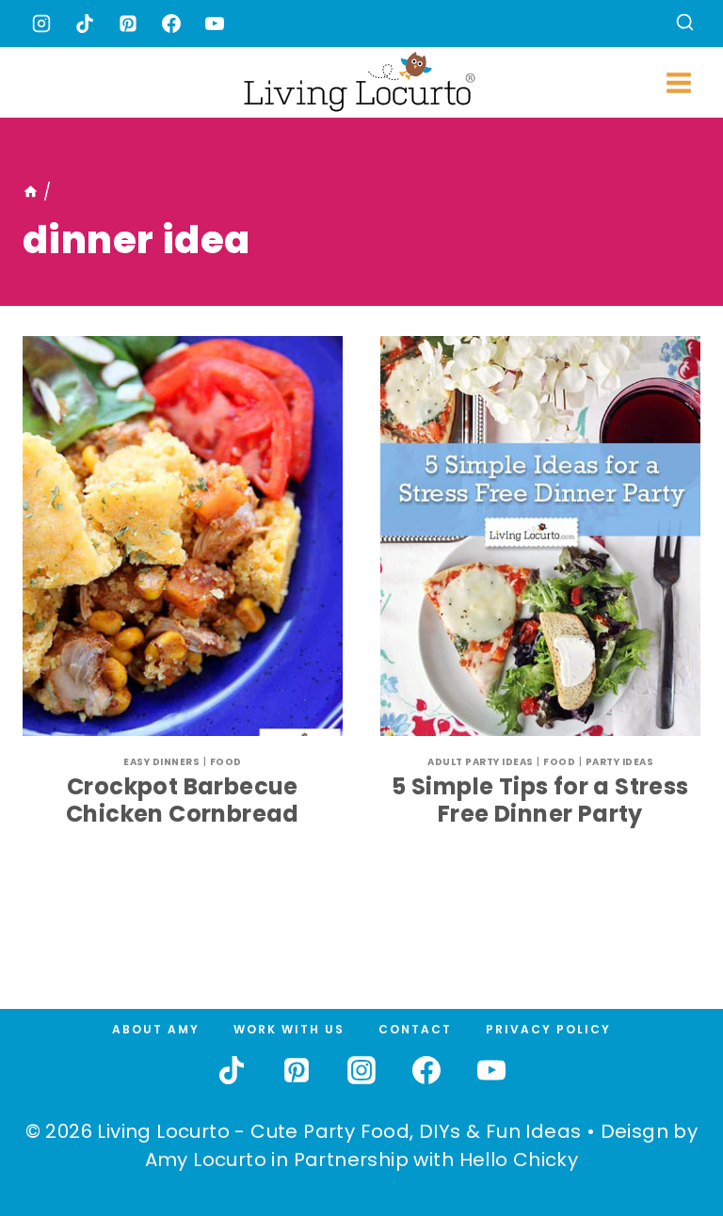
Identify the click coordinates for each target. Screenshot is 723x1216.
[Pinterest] (128, 23)
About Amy (156, 1029)
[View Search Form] (684, 24)
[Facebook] (171, 23)
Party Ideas (620, 762)
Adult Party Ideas (480, 762)
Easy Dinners (161, 762)
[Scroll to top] (667, 1132)
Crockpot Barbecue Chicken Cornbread (182, 800)
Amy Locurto (205, 1159)
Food (226, 762)
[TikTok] (85, 23)
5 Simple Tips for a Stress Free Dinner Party (540, 800)
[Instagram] (41, 23)
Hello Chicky (519, 1159)
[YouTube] (214, 23)
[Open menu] (678, 82)
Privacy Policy (548, 1029)
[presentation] (183, 536)
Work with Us (289, 1029)
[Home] (31, 192)
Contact (415, 1029)
